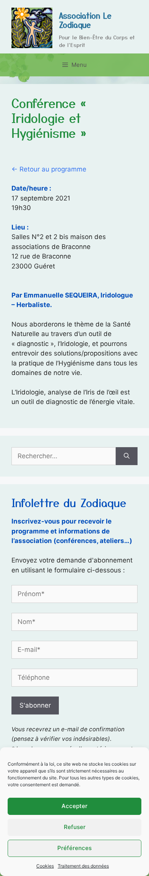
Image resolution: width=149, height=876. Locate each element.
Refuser (75, 827)
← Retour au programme (48, 169)
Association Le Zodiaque (85, 20)
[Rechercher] (127, 456)
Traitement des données (83, 866)
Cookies (45, 866)
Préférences (74, 848)
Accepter (74, 806)
